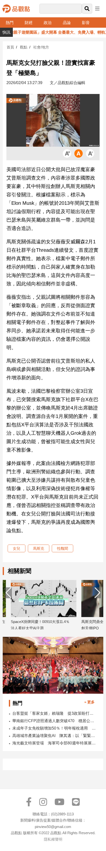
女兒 (16, 548)
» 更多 (89, 702)
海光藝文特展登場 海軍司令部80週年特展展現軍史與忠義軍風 (54, 743)
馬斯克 (38, 548)
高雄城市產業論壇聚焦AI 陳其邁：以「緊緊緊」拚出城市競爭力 (54, 735)
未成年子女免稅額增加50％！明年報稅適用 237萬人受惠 (54, 728)
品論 (67, 23)
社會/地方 (41, 47)
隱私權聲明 (53, 839)
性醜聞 (62, 548)
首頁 (10, 47)
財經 (29, 23)
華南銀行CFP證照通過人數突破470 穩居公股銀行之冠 (54, 721)
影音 (86, 23)
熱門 (10, 23)
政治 (48, 23)
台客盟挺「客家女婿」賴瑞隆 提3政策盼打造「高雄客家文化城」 (54, 713)
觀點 (23, 47)
